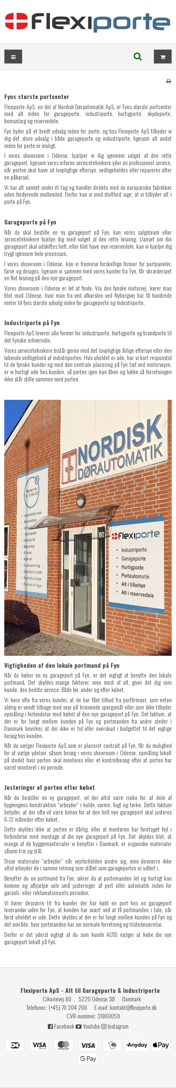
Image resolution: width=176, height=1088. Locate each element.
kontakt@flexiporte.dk (133, 1007)
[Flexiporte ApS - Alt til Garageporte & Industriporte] (88, 21)
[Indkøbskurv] (163, 56)
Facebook (63, 1025)
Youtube (91, 1025)
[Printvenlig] (168, 80)
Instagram (117, 1025)
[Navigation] (13, 56)
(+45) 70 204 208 (68, 1007)
